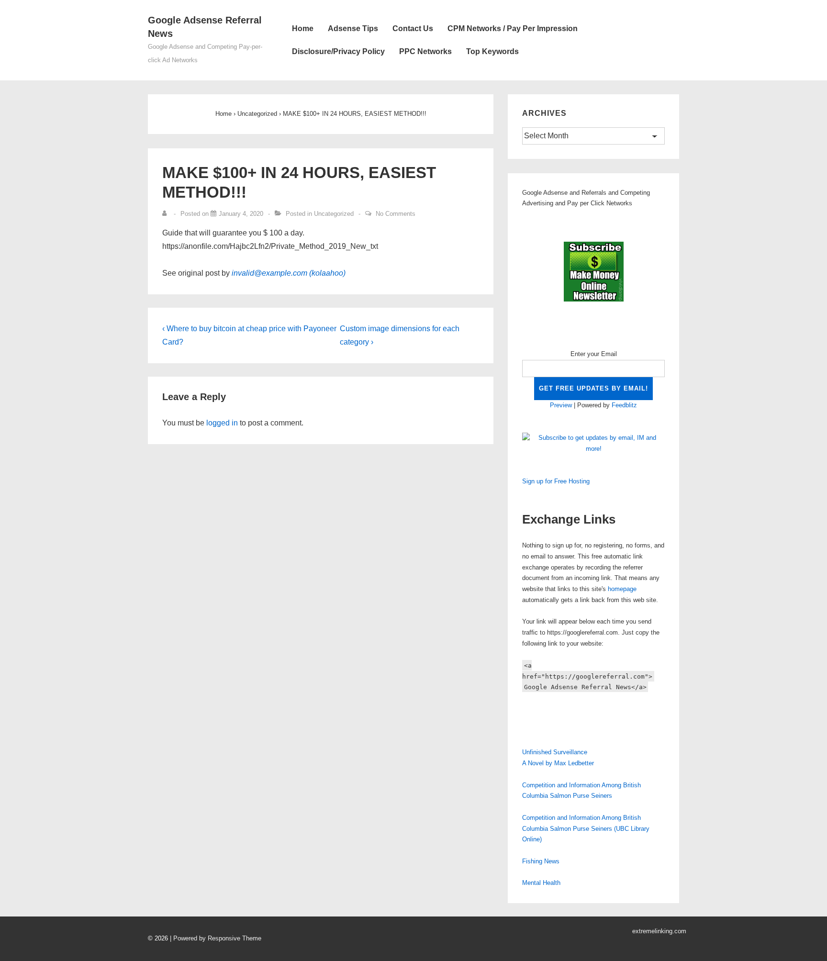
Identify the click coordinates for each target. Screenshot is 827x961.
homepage (622, 588)
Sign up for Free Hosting (556, 481)
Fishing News (540, 861)
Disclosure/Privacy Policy (338, 51)
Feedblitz (624, 405)
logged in (222, 423)
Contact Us (412, 28)
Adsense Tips (353, 28)
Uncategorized (334, 213)
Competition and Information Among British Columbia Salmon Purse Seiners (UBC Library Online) (585, 828)
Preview (561, 405)
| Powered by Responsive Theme (215, 938)
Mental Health (541, 882)
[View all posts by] (166, 213)
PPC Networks (425, 51)
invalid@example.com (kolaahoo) (289, 273)
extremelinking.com (659, 931)
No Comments (395, 213)
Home (302, 28)
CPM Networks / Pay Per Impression (512, 28)
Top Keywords (492, 51)
